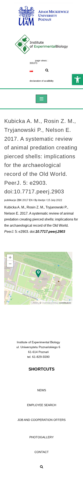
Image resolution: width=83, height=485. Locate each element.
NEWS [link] (41, 390)
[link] (77, 79)
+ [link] (10, 257)
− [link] (10, 263)
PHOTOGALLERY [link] (41, 437)
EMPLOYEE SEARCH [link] (41, 405)
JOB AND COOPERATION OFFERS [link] (41, 420)
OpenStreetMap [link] (50, 303)
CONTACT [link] (41, 452)
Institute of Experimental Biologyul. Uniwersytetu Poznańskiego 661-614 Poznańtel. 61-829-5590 (38, 349)
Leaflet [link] (34, 303)
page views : (41, 60)
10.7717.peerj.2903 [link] (50, 231)
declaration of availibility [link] (42, 81)
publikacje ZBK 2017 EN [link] (18, 200)
